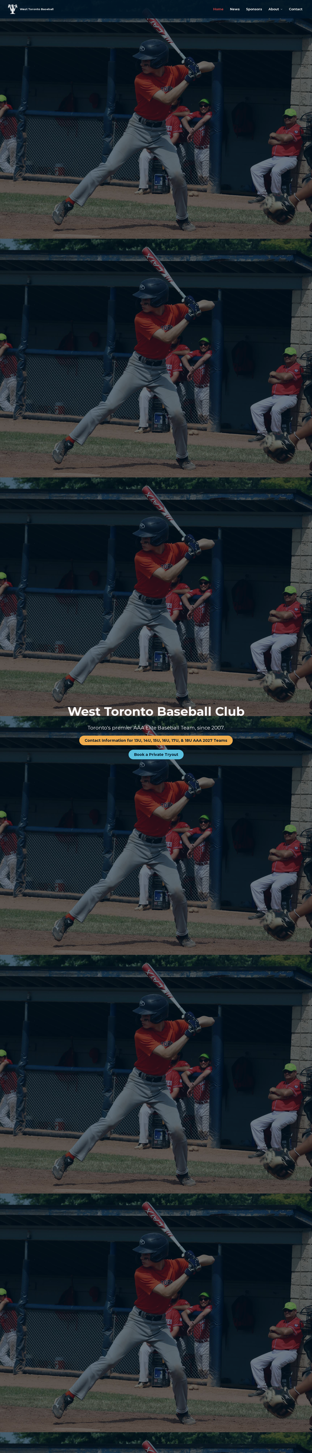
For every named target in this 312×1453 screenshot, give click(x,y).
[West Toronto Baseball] (12, 9)
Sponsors (254, 9)
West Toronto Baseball (36, 9)
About (273, 9)
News (235, 9)
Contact (295, 9)
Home (218, 9)
